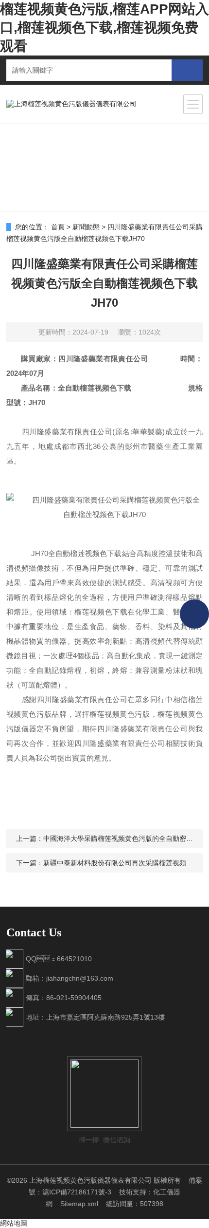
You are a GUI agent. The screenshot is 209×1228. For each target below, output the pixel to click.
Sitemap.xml (79, 1204)
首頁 (58, 227)
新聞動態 (86, 227)
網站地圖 (13, 1223)
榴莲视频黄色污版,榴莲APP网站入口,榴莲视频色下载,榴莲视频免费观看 (104, 27)
